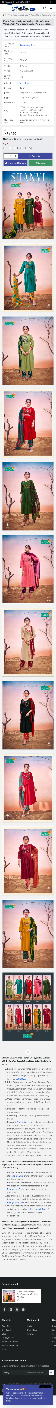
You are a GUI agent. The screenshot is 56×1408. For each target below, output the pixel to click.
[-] (6, 156)
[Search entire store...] (44, 8)
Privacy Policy (8, 1338)
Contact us (22, 1122)
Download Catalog (17, 163)
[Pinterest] (23, 1309)
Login (29, 1326)
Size (5, 144)
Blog (4, 1334)
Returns (30, 1334)
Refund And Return (10, 1345)
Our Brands (6, 1330)
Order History (33, 1330)
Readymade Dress (20, 15)
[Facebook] (4, 1309)
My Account (33, 1320)
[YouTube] (17, 1309)
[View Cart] (51, 8)
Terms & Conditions (10, 1341)
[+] (15, 156)
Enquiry (41, 163)
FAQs (4, 1349)
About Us (6, 1326)
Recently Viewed (10, 1284)
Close (46, 1387)
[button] (35, 156)
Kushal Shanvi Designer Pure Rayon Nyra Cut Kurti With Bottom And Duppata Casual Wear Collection (28, 1292)
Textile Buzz (24, 83)
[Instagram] (10, 1309)
